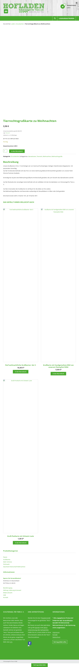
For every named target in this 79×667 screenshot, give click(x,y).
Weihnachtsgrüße (57, 156)
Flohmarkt (6, 564)
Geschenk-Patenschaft (10, 567)
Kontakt (5, 597)
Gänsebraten (32, 156)
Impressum (56, 632)
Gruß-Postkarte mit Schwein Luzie (20, 536)
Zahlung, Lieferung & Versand (12, 590)
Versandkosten (68, 620)
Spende (37, 628)
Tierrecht (39, 156)
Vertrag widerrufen (59, 642)
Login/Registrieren (66, 18)
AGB (4, 595)
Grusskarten (20, 24)
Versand (8, 133)
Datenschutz (56, 637)
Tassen (5, 557)
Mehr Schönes (7, 562)
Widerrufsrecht (7, 593)
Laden (13, 24)
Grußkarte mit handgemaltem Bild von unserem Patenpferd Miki (58, 366)
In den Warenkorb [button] (20, 372)
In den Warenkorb (17, 151)
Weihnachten (47, 156)
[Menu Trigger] (6, 11)
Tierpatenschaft (45, 618)
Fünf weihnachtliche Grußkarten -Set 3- (20, 365)
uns (11, 642)
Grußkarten (6, 559)
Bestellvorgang (7, 588)
